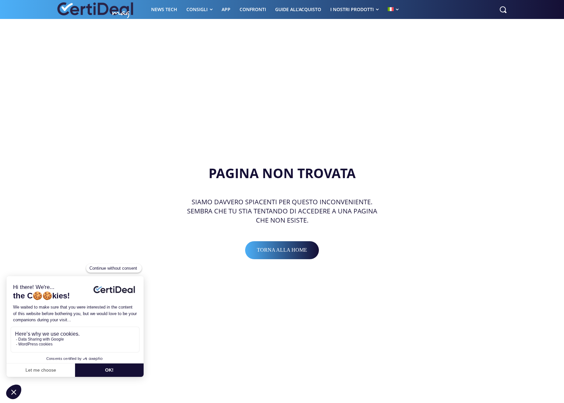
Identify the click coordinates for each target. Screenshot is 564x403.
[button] (503, 9)
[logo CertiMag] (96, 9)
